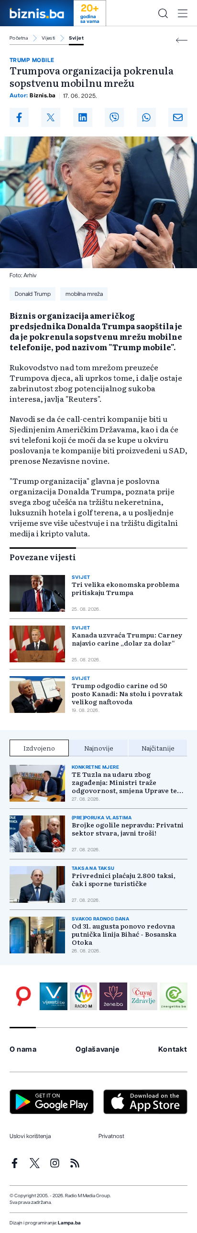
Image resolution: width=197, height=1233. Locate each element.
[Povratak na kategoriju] (181, 40)
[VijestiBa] (53, 996)
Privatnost (111, 1136)
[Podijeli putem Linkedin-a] (82, 117)
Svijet (76, 38)
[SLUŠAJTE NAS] (84, 996)
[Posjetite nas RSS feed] (75, 1163)
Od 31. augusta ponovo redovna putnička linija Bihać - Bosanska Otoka (124, 934)
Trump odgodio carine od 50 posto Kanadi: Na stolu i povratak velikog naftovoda (127, 693)
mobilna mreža (84, 294)
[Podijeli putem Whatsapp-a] (146, 117)
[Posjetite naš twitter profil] (35, 1163)
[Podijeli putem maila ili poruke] (177, 117)
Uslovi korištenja (30, 1136)
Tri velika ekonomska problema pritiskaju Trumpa (125, 588)
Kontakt (172, 1049)
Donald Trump (33, 294)
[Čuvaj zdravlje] (143, 996)
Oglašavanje (98, 1049)
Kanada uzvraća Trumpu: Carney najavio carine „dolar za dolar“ (127, 639)
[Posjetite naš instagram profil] (55, 1163)
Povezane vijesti (43, 557)
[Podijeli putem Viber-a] (114, 117)
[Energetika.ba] (173, 996)
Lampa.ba (69, 1223)
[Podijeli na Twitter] (50, 117)
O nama (23, 1049)
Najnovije (98, 747)
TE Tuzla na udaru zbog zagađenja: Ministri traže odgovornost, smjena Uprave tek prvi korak (126, 782)
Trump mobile (32, 60)
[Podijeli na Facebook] (19, 117)
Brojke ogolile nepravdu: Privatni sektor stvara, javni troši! (128, 829)
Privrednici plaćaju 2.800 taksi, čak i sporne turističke (123, 879)
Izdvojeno (39, 747)
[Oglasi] (23, 996)
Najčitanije (158, 747)
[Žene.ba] (113, 996)
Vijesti (48, 38)
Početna (19, 38)
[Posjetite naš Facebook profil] (15, 1163)
